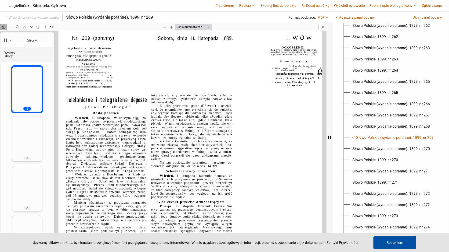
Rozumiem (395, 243)
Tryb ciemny (225, 6)
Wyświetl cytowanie (349, 6)
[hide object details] (329, 137)
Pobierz (245, 6)
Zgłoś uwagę (432, 6)
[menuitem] (391, 25)
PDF (321, 17)
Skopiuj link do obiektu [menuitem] (278, 6)
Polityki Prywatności (342, 243)
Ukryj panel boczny (427, 17)
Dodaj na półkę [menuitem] (317, 6)
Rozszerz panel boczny (357, 17)
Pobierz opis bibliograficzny (390, 6)
